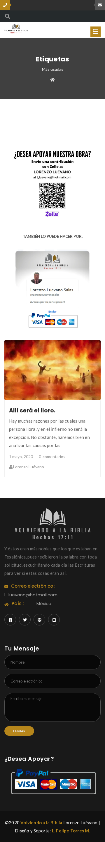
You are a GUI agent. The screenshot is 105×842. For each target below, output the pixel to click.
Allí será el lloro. (32, 410)
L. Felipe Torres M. (71, 830)
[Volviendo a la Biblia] (16, 28)
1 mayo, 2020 (21, 456)
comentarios (52, 456)
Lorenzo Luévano (28, 466)
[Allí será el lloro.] (52, 370)
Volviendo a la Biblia (41, 822)
